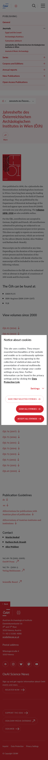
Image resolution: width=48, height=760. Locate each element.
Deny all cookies (28, 409)
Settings (35, 388)
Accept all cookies (27, 419)
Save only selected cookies (22, 399)
